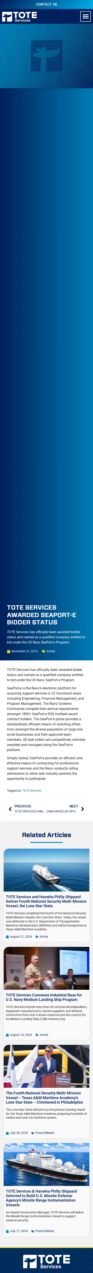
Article (50, 651)
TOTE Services (31, 790)
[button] (85, 16)
